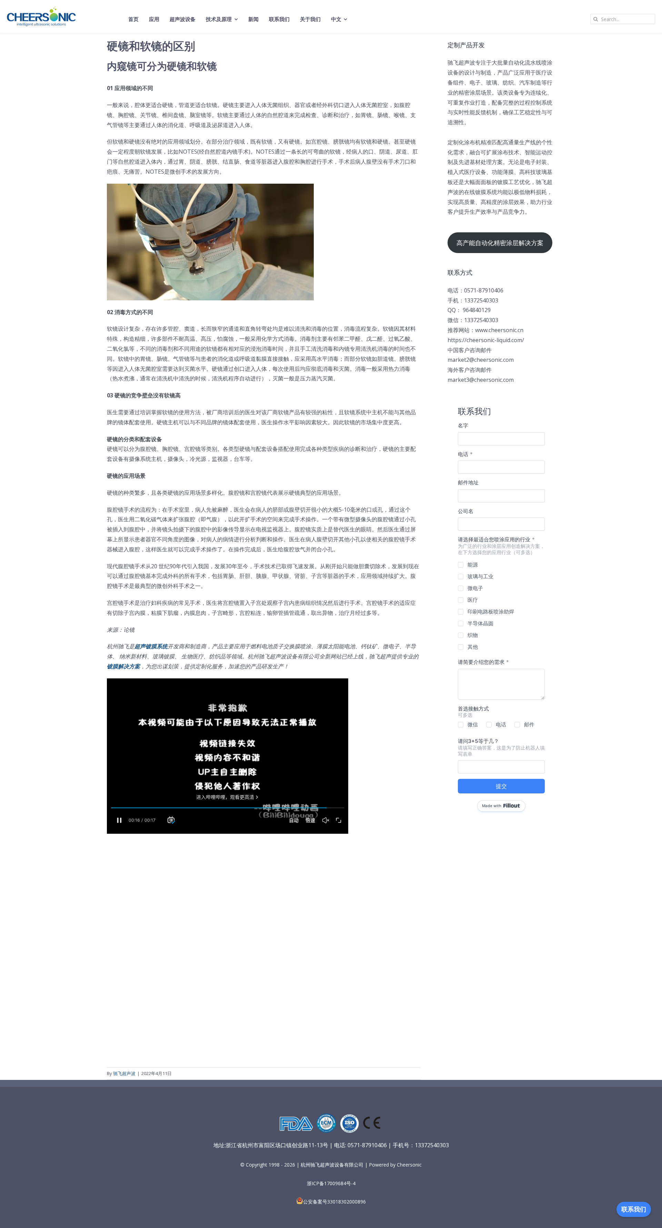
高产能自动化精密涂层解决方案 (500, 243)
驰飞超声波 (124, 1073)
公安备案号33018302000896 (334, 1201)
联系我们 (633, 1209)
